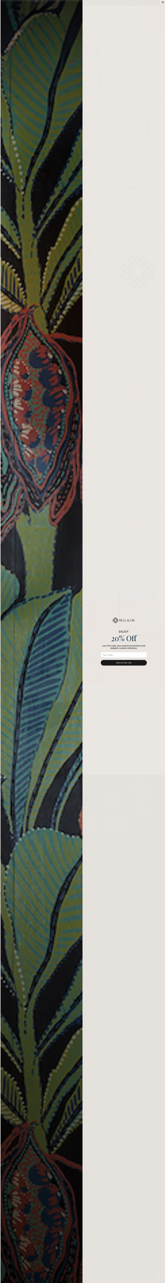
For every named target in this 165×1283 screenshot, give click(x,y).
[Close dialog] (163, 2)
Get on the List (123, 663)
